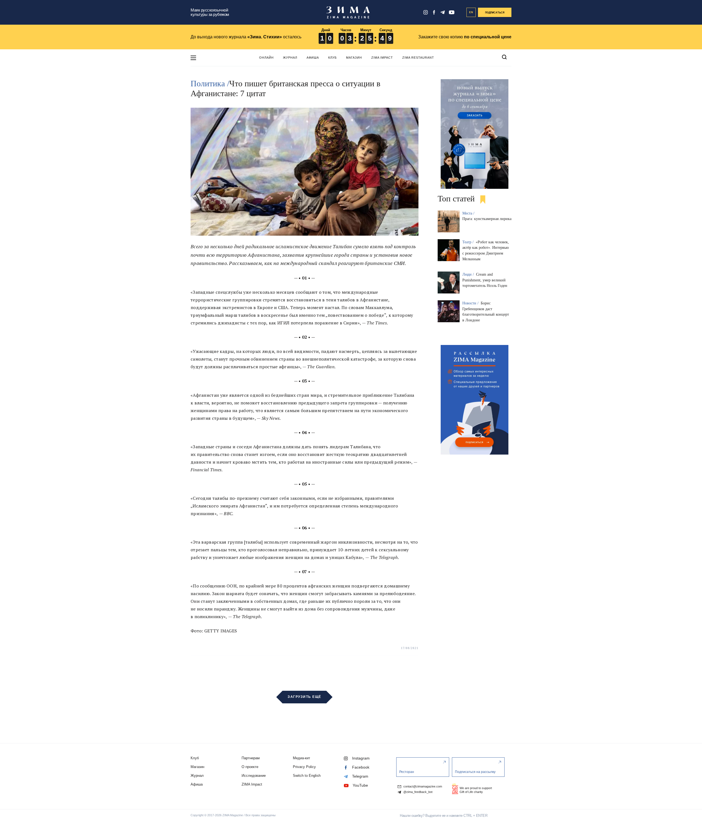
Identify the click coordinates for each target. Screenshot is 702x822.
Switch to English (307, 776)
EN (471, 12)
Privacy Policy (304, 767)
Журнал (290, 57)
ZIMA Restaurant (418, 57)
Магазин (354, 57)
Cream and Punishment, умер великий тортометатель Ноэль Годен (484, 280)
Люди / (468, 274)
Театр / (468, 242)
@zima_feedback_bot (417, 792)
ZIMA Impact (382, 57)
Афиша (313, 57)
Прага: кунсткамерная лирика (486, 219)
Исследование (254, 776)
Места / (468, 213)
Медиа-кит (301, 758)
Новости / (471, 303)
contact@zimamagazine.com (422, 786)
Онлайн (266, 57)
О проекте (250, 767)
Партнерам (251, 758)
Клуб (332, 57)
